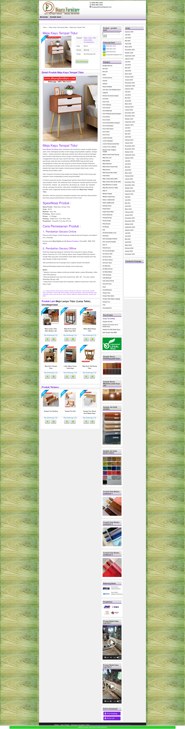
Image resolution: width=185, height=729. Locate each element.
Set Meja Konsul (107, 269)
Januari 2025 (129, 80)
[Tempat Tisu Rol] (70, 399)
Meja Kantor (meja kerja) (110, 166)
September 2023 (130, 122)
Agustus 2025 (129, 59)
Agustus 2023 (129, 125)
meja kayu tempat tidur (75, 292)
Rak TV (105, 245)
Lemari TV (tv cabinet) (109, 147)
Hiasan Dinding (107, 86)
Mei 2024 (127, 98)
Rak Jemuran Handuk (109, 242)
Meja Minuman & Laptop (110, 185)
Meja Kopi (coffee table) (110, 172)
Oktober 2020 (129, 224)
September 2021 (130, 191)
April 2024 (128, 101)
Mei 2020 (127, 239)
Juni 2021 (128, 200)
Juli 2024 (127, 92)
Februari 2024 (129, 107)
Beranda (44, 17)
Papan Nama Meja (108, 212)
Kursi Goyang (107, 105)
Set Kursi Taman (108, 260)
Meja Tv (105, 190)
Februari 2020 (129, 248)
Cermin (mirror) (107, 77)
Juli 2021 (127, 197)
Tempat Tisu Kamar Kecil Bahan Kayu (110, 325)
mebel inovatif (85, 290)
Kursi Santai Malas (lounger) (111, 123)
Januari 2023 (129, 143)
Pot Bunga (106, 227)
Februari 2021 (129, 212)
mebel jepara (49, 292)
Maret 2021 (128, 209)
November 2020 (130, 221)
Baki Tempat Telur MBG (110, 332)
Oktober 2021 (129, 188)
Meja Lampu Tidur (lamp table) (58, 27)
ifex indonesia (77, 290)
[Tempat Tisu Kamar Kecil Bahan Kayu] (89, 399)
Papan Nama (106, 209)
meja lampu (106, 175)
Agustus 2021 (129, 194)
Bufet (104, 75)
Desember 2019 (130, 254)
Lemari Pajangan (108, 141)
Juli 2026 (127, 35)
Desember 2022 (130, 146)
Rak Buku (106, 236)
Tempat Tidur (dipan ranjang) (111, 299)
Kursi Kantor (106, 108)
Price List (110, 718)
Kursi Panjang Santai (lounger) (112, 113)
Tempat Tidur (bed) (108, 296)
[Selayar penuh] (120, 657)
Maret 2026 (128, 47)
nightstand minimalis (83, 294)
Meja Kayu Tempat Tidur (60, 33)
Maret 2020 (128, 245)
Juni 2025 (128, 65)
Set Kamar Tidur (108, 254)
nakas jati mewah (57, 294)
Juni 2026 (128, 38)
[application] (112, 642)
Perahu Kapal (107, 220)
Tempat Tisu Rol (70, 411)
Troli (104, 305)
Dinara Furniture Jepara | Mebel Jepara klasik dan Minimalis (110, 725)
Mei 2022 (127, 167)
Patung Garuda (107, 218)
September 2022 (130, 155)
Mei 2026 (127, 41)
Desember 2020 (130, 218)
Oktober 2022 (129, 152)
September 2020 (130, 227)
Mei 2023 (127, 134)
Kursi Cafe (106, 102)
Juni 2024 (128, 95)
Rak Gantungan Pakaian (110, 239)
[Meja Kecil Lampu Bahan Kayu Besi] (70, 317)
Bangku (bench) (107, 65)
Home (45, 27)
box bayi (105, 68)
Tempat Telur (106, 293)
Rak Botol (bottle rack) (109, 233)
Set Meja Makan (107, 272)
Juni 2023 (128, 131)
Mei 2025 (127, 68)
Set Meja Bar (106, 266)
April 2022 (128, 170)
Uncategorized (89, 42)
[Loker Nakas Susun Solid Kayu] (70, 354)
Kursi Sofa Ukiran (108, 129)
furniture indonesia (50, 290)
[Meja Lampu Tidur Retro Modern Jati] (51, 317)
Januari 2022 (129, 179)
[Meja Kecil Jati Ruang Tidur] (90, 354)
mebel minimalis (65, 292)
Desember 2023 (130, 113)
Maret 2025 (128, 74)
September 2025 (130, 56)
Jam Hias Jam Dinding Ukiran (112, 89)
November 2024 (130, 83)
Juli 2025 (127, 62)
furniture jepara (60, 290)
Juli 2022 (127, 161)
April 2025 (128, 71)
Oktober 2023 (129, 119)
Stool (104, 287)
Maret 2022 (128, 173)
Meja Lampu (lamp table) (110, 179)
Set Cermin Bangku (108, 251)
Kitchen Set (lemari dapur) (111, 96)
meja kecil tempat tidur (87, 292)
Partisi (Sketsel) (107, 215)
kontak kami (55, 17)
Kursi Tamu (106, 132)
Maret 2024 (128, 104)
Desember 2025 (130, 50)
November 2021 (130, 185)
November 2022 (130, 149)
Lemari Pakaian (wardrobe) (111, 144)
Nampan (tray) (107, 206)
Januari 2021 (129, 215)
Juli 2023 (127, 128)
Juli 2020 (127, 233)
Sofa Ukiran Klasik (108, 281)
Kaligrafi (105, 92)
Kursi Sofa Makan (108, 126)
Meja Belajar (106, 160)
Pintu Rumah (106, 224)
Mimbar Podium (107, 193)
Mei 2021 (127, 203)
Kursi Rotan (106, 117)
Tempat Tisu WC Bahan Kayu (111, 329)
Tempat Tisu (106, 302)
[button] (112, 642)
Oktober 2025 (129, 53)
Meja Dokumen (107, 163)
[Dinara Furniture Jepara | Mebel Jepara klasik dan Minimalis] (61, 8)
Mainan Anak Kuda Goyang (111, 154)
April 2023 (128, 137)
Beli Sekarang (82, 61)
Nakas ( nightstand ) (109, 200)
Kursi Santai (106, 120)
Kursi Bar (105, 99)
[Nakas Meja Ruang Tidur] (89, 317)
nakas (51, 294)
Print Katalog (111, 714)
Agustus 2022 (129, 158)
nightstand (74, 294)
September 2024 (130, 86)
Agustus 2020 (129, 230)
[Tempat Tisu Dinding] (51, 399)
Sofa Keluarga (107, 275)
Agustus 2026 (129, 32)
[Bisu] (118, 657)
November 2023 (130, 116)
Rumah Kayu (106, 248)
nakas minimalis (67, 294)
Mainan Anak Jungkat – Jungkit (110, 150)
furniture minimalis (69, 290)
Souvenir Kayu (107, 284)
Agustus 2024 (129, 89)
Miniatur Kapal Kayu (109, 196)
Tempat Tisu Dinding (51, 411)
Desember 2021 (130, 182)
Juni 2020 (128, 236)
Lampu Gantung (107, 138)
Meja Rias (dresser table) (110, 187)
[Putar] (105, 657)
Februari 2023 (129, 140)
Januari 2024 (129, 110)
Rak (104, 230)
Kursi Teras (106, 135)
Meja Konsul (106, 169)
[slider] (111, 657)
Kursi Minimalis (107, 110)
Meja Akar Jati (107, 157)
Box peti (105, 71)
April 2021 (128, 206)
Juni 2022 (128, 164)
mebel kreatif (57, 292)
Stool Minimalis (107, 290)
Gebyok (105, 83)
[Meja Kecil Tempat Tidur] (51, 354)
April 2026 (128, 44)
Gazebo (105, 80)
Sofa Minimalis (107, 278)
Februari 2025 (129, 77)
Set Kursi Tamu (107, 263)
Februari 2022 (129, 176)
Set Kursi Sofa (107, 257)
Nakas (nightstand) (108, 203)
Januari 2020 (129, 251)
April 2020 (128, 242)
